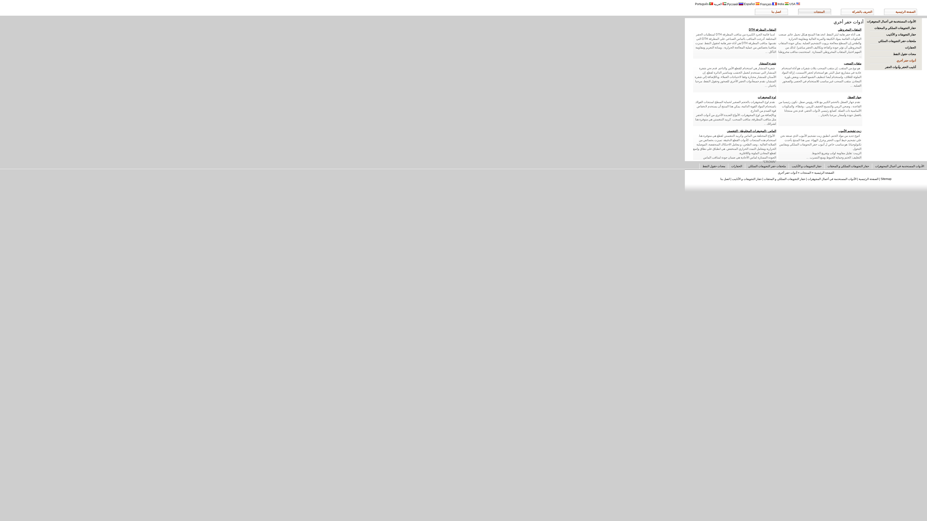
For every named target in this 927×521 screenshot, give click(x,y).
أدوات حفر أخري (906, 60)
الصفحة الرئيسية (905, 12)
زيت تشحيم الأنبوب (849, 131)
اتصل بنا (776, 12)
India (781, 4)
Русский (733, 4)
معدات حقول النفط (904, 54)
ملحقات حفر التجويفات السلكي (897, 41)
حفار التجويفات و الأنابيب (901, 34)
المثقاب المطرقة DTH (762, 29)
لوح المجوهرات (767, 97)
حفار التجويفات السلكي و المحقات (895, 28)
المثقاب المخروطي (849, 29)
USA (792, 4)
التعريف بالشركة (862, 12)
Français (766, 4)
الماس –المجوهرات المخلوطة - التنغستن (751, 131)
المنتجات (819, 12)
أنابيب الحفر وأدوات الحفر (900, 67)
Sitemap (886, 179)
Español (750, 4)
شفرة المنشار (767, 63)
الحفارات (910, 47)
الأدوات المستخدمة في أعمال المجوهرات (891, 21)
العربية (718, 4)
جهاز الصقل (854, 97)
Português (702, 4)
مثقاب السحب (852, 63)
